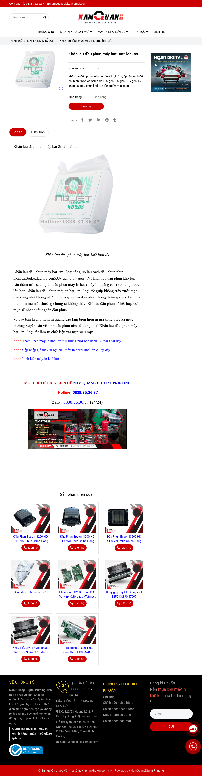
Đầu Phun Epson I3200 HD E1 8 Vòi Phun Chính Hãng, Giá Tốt (77, 539)
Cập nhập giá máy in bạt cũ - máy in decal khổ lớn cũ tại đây (66, 350)
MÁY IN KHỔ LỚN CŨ (112, 32)
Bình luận (38, 132)
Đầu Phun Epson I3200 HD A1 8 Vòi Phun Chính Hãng (124, 539)
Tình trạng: (75, 97)
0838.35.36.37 (35, 3)
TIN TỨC (140, 32)
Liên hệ (86, 106)
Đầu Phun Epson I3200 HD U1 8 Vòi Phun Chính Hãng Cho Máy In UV (30, 539)
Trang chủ (15, 41)
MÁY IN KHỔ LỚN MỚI (75, 32)
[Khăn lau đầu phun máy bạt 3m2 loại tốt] (101, 17)
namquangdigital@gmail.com (68, 3)
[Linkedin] (98, 120)
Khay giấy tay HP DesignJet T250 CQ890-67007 (124, 594)
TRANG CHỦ (45, 32)
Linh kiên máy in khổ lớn (40, 359)
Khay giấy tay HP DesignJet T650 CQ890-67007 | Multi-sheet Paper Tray (31, 650)
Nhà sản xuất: (77, 68)
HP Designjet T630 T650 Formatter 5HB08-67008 (77, 650)
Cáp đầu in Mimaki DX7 (30, 592)
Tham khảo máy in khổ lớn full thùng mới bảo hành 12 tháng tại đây (71, 341)
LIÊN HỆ (159, 32)
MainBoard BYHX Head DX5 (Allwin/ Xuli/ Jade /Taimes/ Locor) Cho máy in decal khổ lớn (77, 594)
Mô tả (17, 132)
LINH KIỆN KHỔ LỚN (40, 41)
